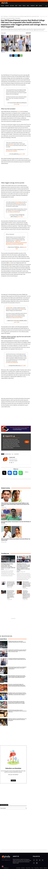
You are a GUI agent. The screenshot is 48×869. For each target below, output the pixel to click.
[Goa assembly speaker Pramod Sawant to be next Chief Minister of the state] (16, 514)
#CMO (21, 309)
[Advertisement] (16, 388)
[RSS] (43, 1)
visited (19, 111)
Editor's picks (3, 18)
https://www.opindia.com (13, 459)
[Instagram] (42, 1)
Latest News (3, 639)
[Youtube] (47, 1)
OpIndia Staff (28, 32)
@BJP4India (8, 244)
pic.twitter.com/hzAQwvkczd (12, 362)
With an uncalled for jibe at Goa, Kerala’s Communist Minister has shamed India (15, 539)
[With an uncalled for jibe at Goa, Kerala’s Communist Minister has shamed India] (16, 532)
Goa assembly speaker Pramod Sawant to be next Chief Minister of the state (16, 522)
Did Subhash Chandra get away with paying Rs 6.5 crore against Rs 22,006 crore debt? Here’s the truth (11, 584)
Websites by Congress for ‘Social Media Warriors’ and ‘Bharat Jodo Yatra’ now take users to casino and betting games (17, 719)
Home (2, 16)
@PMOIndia (17, 242)
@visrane (11, 145)
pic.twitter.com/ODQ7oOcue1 (14, 211)
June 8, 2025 (16, 104)
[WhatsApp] (46, 1)
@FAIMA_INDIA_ (9, 307)
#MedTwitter (17, 241)
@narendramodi (20, 203)
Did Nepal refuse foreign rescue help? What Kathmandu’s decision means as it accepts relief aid (8, 566)
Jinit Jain (2, 569)
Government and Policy (10, 18)
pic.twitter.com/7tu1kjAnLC (11, 151)
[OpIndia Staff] (5, 459)
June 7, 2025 (22, 154)
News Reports (6, 16)
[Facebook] (40, 1)
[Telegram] (16, 55)
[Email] (19, 55)
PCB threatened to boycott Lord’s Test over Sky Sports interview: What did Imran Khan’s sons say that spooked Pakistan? (27, 584)
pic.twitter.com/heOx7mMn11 (16, 317)
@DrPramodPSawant (10, 242)
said (10, 262)
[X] (44, 1)
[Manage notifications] (3, 866)
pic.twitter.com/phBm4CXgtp (17, 244)
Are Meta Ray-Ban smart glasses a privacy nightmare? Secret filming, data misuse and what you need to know (17, 711)
